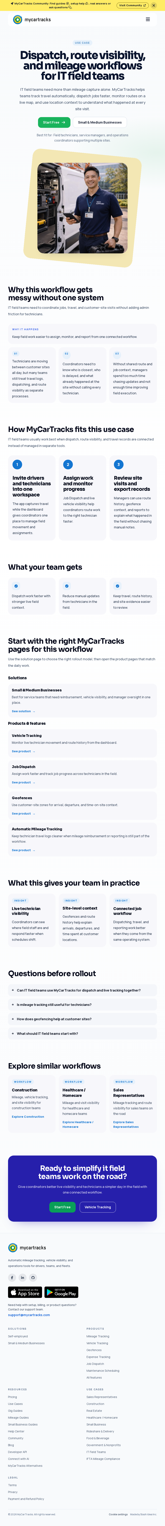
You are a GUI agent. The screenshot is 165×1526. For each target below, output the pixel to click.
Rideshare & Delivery (100, 1431)
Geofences (94, 1350)
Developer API (17, 1452)
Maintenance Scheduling (103, 1371)
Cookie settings (118, 1514)
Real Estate (94, 1411)
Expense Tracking (98, 1357)
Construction (95, 1404)
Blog (11, 1445)
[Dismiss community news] (154, 5)
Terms (12, 1485)
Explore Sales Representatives (126, 1124)
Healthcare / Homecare (102, 1417)
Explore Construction (28, 1116)
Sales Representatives (102, 1397)
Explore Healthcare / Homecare (78, 1124)
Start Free (62, 1207)
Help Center (16, 1431)
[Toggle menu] (148, 19)
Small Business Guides (23, 1424)
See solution (23, 711)
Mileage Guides (18, 1417)
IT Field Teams (96, 1452)
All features (94, 1377)
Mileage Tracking (98, 1336)
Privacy (12, 1492)
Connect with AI (18, 1459)
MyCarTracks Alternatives (25, 1466)
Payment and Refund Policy (26, 1499)
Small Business (96, 1424)
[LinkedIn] (23, 1278)
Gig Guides (15, 1411)
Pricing (12, 1397)
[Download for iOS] (25, 1292)
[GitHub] (33, 1278)
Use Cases (15, 1404)
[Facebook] (12, 1278)
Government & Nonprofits (104, 1445)
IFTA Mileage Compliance (103, 1459)
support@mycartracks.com (29, 1315)
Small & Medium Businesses (100, 122)
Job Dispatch (95, 1364)
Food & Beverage (98, 1438)
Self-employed (18, 1336)
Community (15, 1438)
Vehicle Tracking (98, 1207)
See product (23, 751)
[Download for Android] (61, 1292)
